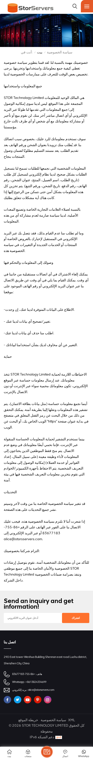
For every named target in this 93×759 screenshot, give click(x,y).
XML (71, 720)
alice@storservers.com (41, 690)
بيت (39, 52)
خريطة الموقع (28, 720)
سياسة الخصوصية (53, 720)
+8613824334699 (36, 682)
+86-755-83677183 (23, 674)
